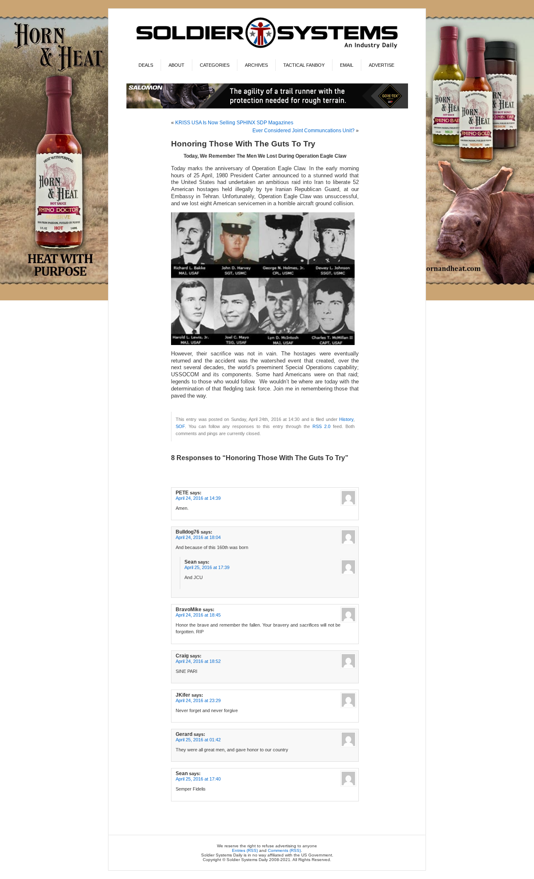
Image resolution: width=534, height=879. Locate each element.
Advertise (381, 65)
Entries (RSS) (245, 850)
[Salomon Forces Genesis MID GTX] (267, 107)
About (176, 65)
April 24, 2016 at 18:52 (198, 661)
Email (346, 65)
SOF (180, 426)
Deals (146, 65)
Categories (214, 65)
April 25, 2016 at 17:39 (206, 567)
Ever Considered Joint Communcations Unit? (303, 130)
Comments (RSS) (284, 850)
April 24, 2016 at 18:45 (198, 614)
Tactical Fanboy (304, 65)
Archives (256, 65)
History (346, 419)
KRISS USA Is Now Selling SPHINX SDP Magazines (234, 123)
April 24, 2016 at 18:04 (198, 537)
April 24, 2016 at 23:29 (198, 700)
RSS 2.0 (321, 426)
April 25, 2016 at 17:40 (198, 778)
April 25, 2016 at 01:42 (198, 739)
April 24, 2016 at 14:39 (198, 498)
